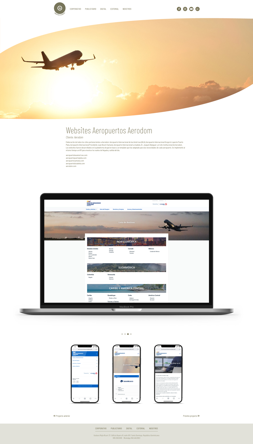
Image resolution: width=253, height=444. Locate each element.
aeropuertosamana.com (75, 160)
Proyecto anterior (62, 415)
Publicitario (90, 8)
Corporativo (75, 8)
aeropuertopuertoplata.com (76, 158)
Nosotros (127, 8)
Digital (103, 8)
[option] (126, 68)
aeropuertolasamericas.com (76, 155)
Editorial (114, 8)
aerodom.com (71, 166)
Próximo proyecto (190, 415)
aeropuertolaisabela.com (75, 163)
